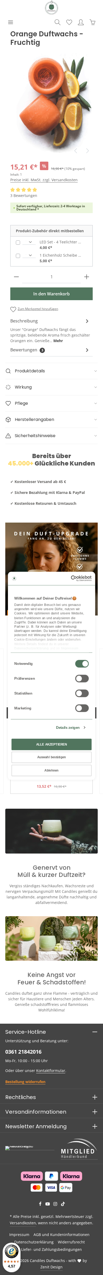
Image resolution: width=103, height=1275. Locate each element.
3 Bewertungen (23, 195)
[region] (51, 101)
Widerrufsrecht (71, 1241)
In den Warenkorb (51, 294)
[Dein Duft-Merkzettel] (69, 22)
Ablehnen (51, 770)
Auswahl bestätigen (51, 757)
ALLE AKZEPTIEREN (51, 744)
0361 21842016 (23, 1051)
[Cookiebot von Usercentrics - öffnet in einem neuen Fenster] (71, 578)
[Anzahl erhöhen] (87, 277)
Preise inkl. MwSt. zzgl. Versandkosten (44, 179)
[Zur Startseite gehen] (51, 7)
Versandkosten (23, 1222)
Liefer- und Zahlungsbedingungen (51, 1249)
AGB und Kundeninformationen (62, 1234)
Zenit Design (51, 1266)
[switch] (81, 678)
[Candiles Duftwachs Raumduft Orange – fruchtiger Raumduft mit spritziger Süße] (51, 101)
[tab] (50, 330)
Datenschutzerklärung (34, 1241)
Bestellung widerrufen (25, 1081)
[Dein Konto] (81, 22)
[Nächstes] (87, 150)
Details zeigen (67, 727)
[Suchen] (57, 22)
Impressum (19, 1234)
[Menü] (10, 22)
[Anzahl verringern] (16, 277)
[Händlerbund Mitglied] (79, 1148)
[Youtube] (48, 1204)
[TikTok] (63, 1204)
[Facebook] (41, 1204)
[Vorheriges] (76, 150)
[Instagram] (56, 1204)
